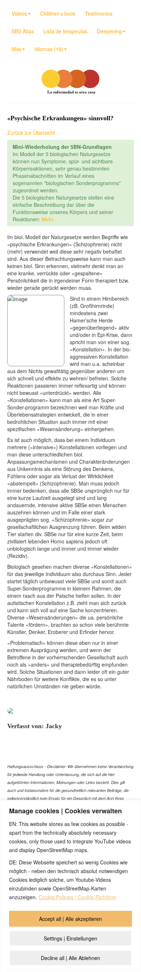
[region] (70, 886)
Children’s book (58, 13)
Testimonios (98, 13)
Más (16, 49)
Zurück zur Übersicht (31, 132)
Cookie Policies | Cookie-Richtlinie (77, 897)
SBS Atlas (23, 31)
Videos (19, 13)
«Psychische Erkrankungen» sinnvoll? (60, 118)
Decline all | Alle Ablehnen (70, 957)
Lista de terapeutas (65, 31)
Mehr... (49, 219)
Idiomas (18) (48, 49)
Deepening (109, 31)
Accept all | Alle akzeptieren (70, 918)
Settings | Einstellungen (70, 938)
